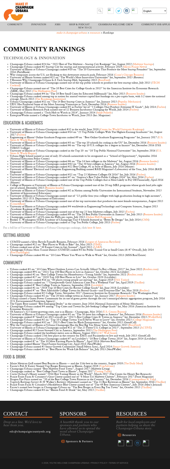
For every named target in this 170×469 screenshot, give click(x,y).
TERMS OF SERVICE (118, 462)
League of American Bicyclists (102, 242)
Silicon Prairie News (134, 67)
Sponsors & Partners (79, 441)
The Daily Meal (133, 363)
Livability (97, 285)
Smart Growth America (126, 346)
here (89, 228)
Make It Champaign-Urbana (71, 33)
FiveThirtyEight (20, 252)
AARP (97, 247)
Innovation (38, 24)
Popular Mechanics (129, 101)
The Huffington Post (44, 91)
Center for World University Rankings (121, 129)
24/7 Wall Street (107, 333)
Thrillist (139, 282)
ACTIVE (146, 328)
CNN (145, 220)
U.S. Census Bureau (114, 312)
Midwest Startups (143, 64)
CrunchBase (18, 204)
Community (15, 24)
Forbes (161, 107)
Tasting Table (103, 371)
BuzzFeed (104, 80)
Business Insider (135, 94)
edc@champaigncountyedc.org (30, 431)
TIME (97, 244)
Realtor (144, 290)
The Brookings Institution (50, 99)
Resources (95, 33)
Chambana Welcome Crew (115, 24)
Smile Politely (104, 112)
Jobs (57, 24)
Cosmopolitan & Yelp (142, 379)
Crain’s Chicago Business (129, 75)
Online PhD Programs (98, 217)
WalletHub (154, 317)
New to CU (85, 27)
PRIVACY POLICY (99, 462)
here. (99, 228)
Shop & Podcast (79, 24)
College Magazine (143, 320)
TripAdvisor (107, 366)
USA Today (121, 280)
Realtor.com (151, 269)
